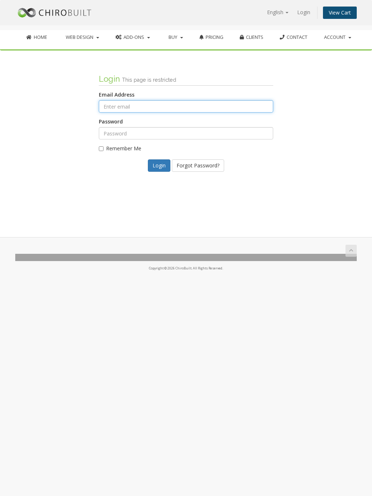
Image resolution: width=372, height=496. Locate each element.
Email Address (116, 94)
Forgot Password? (198, 165)
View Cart (340, 12)
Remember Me (123, 148)
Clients (253, 37)
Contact (295, 37)
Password (111, 121)
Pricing (213, 37)
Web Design (80, 37)
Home (39, 37)
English (276, 12)
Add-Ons (133, 37)
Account (336, 37)
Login (303, 12)
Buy (172, 37)
